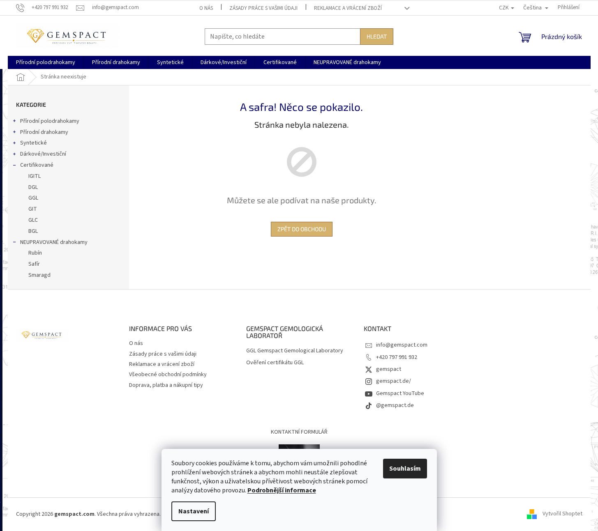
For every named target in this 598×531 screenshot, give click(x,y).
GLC (33, 220)
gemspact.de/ (393, 381)
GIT (32, 209)
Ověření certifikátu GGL (275, 363)
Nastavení (193, 511)
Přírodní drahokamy (44, 132)
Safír (34, 264)
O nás (206, 8)
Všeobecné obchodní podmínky (168, 374)
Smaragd (39, 275)
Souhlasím (405, 468)
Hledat (377, 36)
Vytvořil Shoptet (562, 514)
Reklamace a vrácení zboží (348, 8)
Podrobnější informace (281, 490)
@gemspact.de (395, 405)
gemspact (388, 369)
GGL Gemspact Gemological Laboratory (294, 351)
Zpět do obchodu (301, 228)
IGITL (34, 176)
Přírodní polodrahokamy (49, 121)
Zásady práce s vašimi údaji (263, 8)
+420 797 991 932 (396, 357)
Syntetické (33, 143)
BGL (33, 231)
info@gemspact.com (401, 345)
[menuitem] (45, 62)
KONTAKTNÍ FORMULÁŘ (299, 432)
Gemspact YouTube (400, 393)
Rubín (35, 253)
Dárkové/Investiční (43, 154)
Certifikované (36, 165)
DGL (33, 187)
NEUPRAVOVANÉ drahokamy (54, 242)
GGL (33, 198)
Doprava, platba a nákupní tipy (166, 385)
